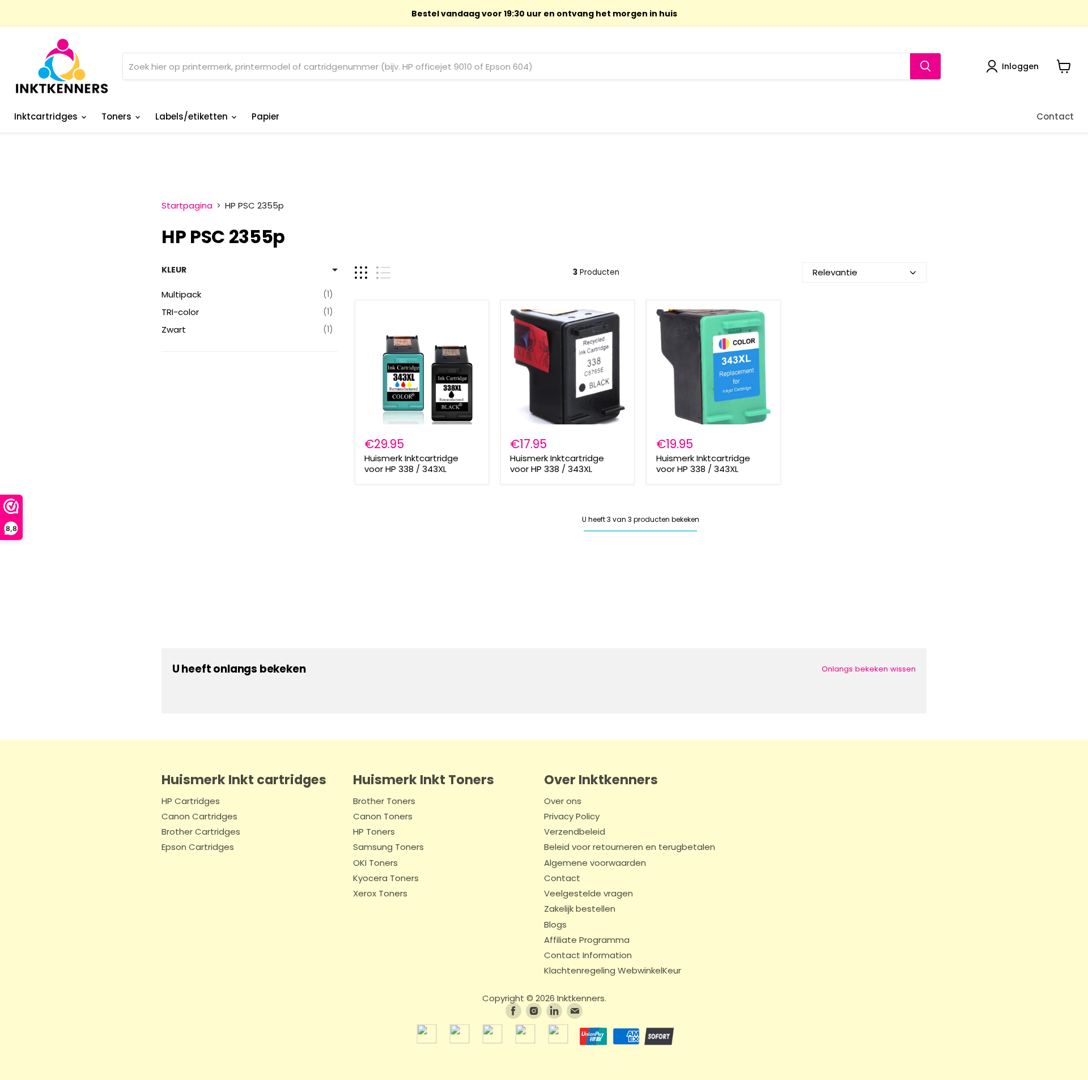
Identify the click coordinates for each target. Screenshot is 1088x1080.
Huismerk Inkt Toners (423, 780)
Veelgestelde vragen (588, 893)
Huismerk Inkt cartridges (244, 780)
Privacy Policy (572, 816)
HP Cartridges (191, 801)
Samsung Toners (388, 847)
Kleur (174, 269)
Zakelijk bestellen (579, 909)
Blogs (555, 925)
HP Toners (374, 832)
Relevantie (835, 272)
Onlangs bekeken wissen (869, 669)
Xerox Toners (380, 893)
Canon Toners (383, 816)
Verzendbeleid (574, 832)
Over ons (562, 801)
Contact (1055, 116)
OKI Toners (375, 863)
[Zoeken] (925, 66)
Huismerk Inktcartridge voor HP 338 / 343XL (411, 463)
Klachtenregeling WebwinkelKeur (612, 971)
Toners (117, 116)
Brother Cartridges (201, 832)
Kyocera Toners (386, 878)
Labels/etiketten (192, 116)
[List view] (383, 272)
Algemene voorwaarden (595, 863)
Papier (265, 116)
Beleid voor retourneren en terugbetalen (629, 847)
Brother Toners (384, 801)
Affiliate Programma (587, 940)
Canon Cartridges (199, 816)
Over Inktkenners (601, 780)
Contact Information (588, 955)
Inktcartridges (47, 116)
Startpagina (187, 205)
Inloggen (1020, 66)
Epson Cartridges (198, 847)
